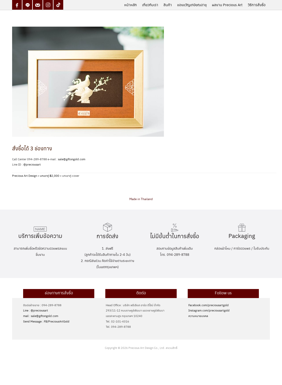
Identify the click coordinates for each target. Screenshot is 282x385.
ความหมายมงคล (198, 316)
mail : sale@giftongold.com (40, 316)
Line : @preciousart (35, 310)
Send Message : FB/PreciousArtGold (46, 321)
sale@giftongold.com (71, 159)
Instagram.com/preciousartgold (209, 310)
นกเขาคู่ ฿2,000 (49, 175)
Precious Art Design (24, 175)
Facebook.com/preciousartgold (208, 305)
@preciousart (32, 164)
